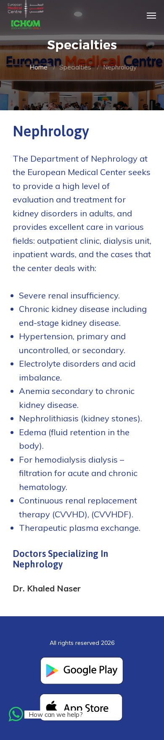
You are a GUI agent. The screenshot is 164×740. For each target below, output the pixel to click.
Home (38, 67)
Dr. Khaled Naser (47, 588)
